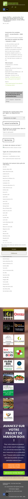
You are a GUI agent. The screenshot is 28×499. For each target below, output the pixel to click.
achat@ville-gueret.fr (15, 77)
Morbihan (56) (6, 236)
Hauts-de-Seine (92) (8, 286)
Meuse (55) (5, 233)
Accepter (14, 249)
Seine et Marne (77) (8, 263)
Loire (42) (5, 220)
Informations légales (14, 489)
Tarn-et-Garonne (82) (8, 270)
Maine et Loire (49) (7, 226)
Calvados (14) (6, 183)
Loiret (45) (5, 224)
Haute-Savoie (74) (7, 256)
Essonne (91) (6, 284)
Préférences (14, 253)
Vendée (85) (6, 277)
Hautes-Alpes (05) (7, 169)
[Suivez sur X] (7, 9)
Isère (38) (5, 213)
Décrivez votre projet (14, 473)
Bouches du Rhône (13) (8, 178)
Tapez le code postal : (8, 132)
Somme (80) (6, 266)
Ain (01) (5, 167)
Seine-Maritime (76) (8, 261)
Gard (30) (5, 197)
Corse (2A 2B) (6, 180)
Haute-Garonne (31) (8, 199)
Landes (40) (6, 217)
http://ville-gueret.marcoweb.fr (13, 79)
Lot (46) (4, 231)
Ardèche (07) (6, 174)
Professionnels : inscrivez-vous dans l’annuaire (12, 484)
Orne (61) (5, 240)
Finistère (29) (6, 194)
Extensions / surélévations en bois (11, 156)
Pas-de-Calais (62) (7, 243)
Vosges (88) (5, 279)
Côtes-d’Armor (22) (7, 187)
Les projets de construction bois (14, 491)
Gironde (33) (6, 203)
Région (4, 115)
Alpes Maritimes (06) (8, 171)
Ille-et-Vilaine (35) (7, 208)
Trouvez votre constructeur (14, 466)
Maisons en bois (7, 154)
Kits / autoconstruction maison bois (12, 158)
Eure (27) (5, 192)
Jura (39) (5, 215)
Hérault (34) (6, 206)
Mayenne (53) (6, 229)
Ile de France (6, 259)
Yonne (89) (5, 282)
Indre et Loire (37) (7, 210)
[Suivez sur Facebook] (4, 9)
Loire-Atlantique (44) (8, 222)
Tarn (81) (5, 268)
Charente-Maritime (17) (8, 185)
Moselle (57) (6, 238)
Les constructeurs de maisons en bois (14, 486)
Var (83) (5, 272)
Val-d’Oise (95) (6, 289)
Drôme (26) (5, 190)
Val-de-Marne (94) (7, 291)
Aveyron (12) (6, 176)
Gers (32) (5, 201)
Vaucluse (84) (6, 275)
